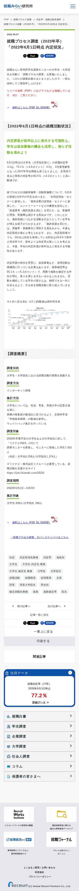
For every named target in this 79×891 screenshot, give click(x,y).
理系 (12, 584)
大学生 (13, 564)
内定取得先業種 (29, 557)
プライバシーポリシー (40, 876)
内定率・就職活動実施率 (48, 19)
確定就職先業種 (18, 591)
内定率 (47, 557)
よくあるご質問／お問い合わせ (39, 867)
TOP (6, 19)
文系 (59, 577)
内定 (12, 557)
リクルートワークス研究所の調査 (19, 825)
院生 (64, 591)
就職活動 (14, 577)
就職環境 (30, 577)
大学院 (41, 571)
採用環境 (46, 577)
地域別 (60, 557)
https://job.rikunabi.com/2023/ (25, 472)
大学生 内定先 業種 (33, 564)
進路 (35, 591)
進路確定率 (50, 591)
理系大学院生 (28, 584)
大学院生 (56, 571)
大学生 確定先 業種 (20, 571)
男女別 (45, 584)
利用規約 (39, 872)
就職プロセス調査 (22, 19)
